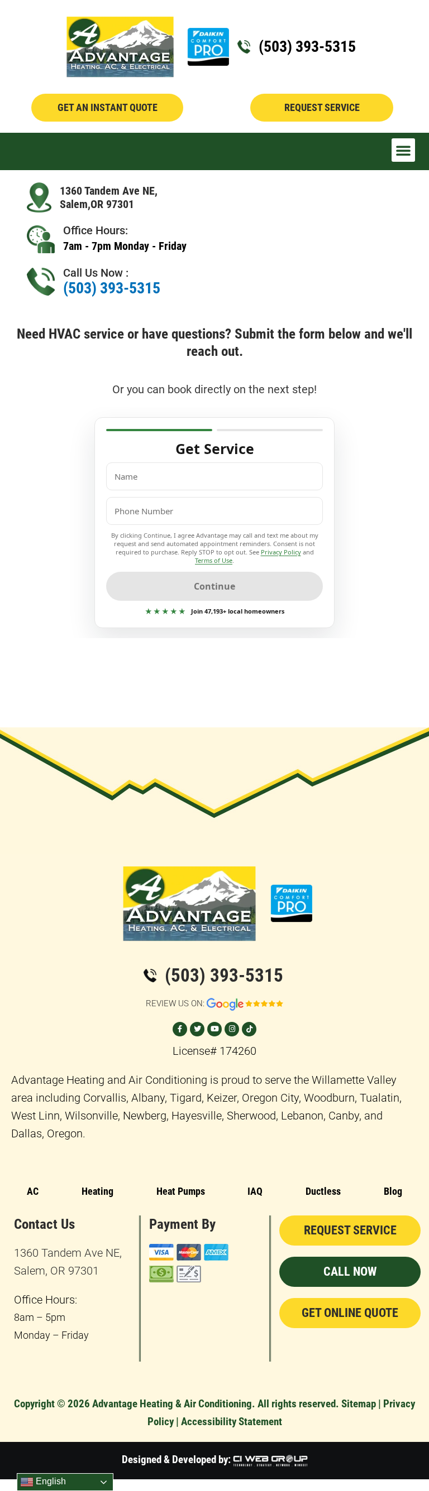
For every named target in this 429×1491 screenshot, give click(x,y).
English (50, 1481)
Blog (393, 1191)
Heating (97, 1191)
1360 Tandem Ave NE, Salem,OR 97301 (109, 197)
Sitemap (358, 1403)
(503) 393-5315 (307, 46)
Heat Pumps (180, 1191)
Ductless (323, 1191)
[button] (403, 150)
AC (33, 1191)
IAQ (255, 1191)
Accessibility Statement (231, 1421)
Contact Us (44, 1224)
